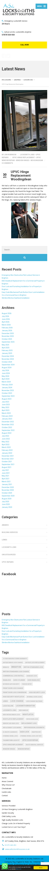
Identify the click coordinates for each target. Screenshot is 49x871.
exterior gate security (11, 684)
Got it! (40, 867)
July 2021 (5, 470)
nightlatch (28, 714)
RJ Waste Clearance (10, 732)
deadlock (7, 680)
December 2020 (8, 487)
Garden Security (8, 813)
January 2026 (7, 330)
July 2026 (5, 316)
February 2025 (7, 350)
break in (6, 667)
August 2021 (6, 467)
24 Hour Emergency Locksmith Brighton (17, 809)
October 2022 (7, 427)
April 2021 (5, 479)
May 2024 (5, 376)
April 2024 (5, 379)
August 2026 (6, 313)
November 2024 (8, 359)
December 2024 (8, 356)
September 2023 (8, 396)
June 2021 (6, 473)
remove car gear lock (11, 723)
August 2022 (6, 433)
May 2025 (5, 345)
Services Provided (8, 806)
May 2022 (5, 442)
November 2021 (8, 459)
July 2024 (5, 370)
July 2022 (5, 436)
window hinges (22, 160)
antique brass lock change (13, 662)
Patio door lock (32, 719)
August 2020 (6, 499)
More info (18, 869)
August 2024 (6, 367)
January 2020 (7, 507)
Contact (5, 795)
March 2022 (6, 447)
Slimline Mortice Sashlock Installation (15, 298)
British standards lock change (16, 671)
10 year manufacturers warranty (15, 658)
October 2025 (7, 339)
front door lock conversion (14, 692)
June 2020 (6, 504)
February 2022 (7, 450)
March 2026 (6, 325)
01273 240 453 (10, 845)
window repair (23, 749)
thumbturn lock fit (11, 740)
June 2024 (6, 373)
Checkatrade (6, 788)
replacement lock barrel (12, 727)
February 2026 (7, 328)
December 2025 (8, 333)
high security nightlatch (13, 697)
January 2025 (7, 353)
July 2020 (5, 502)
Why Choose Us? (8, 785)
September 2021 (8, 464)
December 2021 (8, 456)
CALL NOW (24, 45)
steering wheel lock (10, 736)
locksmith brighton (25, 706)
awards (5, 525)
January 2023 (7, 419)
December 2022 (8, 422)
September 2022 (8, 430)
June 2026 (6, 319)
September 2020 (8, 496)
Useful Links (6, 792)
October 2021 (7, 462)
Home (4, 778)
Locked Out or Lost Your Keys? (14, 827)
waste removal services (34, 744)
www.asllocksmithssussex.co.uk (17, 849)
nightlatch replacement (13, 719)
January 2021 (7, 484)
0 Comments (7, 163)
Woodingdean (37, 160)
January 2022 (7, 453)
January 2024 (7, 387)
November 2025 (8, 336)
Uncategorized (9, 555)
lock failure (8, 706)
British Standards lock (33, 667)
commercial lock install (13, 676)
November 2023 (8, 390)
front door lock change (13, 688)
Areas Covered (7, 781)
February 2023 (7, 416)
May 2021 (5, 476)
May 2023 (5, 407)
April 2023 (5, 410)
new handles (23, 710)
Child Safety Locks (9, 816)
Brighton (16, 667)
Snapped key (36, 732)
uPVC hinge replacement (23, 157)
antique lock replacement (34, 662)
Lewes (4, 540)
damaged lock (32, 676)
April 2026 (5, 322)
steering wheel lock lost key (30, 736)
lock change (16, 701)
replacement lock (29, 723)
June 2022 (6, 439)
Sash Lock (24, 732)
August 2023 (6, 399)
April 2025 (5, 348)
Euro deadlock (34, 680)
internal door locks (34, 697)
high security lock (37, 692)
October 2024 (7, 362)
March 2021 (6, 482)
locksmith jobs (9, 710)
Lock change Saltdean (34, 701)
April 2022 (5, 444)
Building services (10, 532)
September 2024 (8, 365)
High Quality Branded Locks (12, 820)
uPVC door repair (30, 740)
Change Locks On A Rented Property (16, 823)
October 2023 (7, 393)
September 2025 (8, 342)
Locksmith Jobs (27, 155)
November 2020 (8, 490)
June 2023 (6, 405)
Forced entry (27, 684)
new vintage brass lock (11, 714)
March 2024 (6, 382)
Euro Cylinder (19, 680)
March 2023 (6, 413)
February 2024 (7, 385)
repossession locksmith (34, 727)
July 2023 (5, 402)
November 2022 (8, 425)
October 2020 (7, 493)
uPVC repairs (8, 562)
